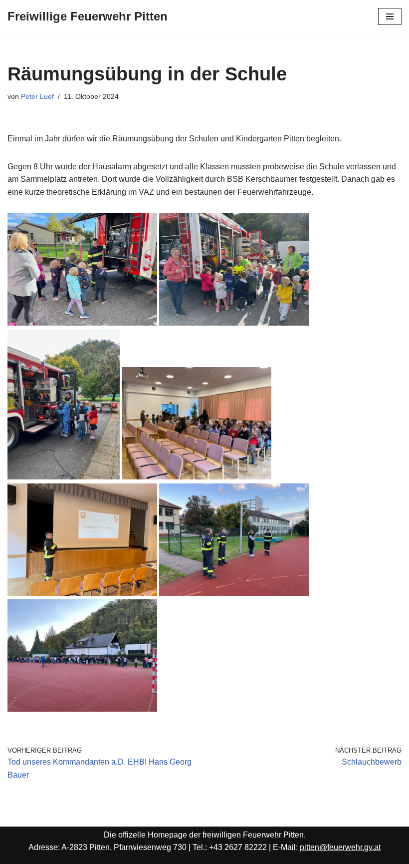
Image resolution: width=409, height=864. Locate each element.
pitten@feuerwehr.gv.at (340, 847)
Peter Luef (37, 96)
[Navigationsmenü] (390, 16)
